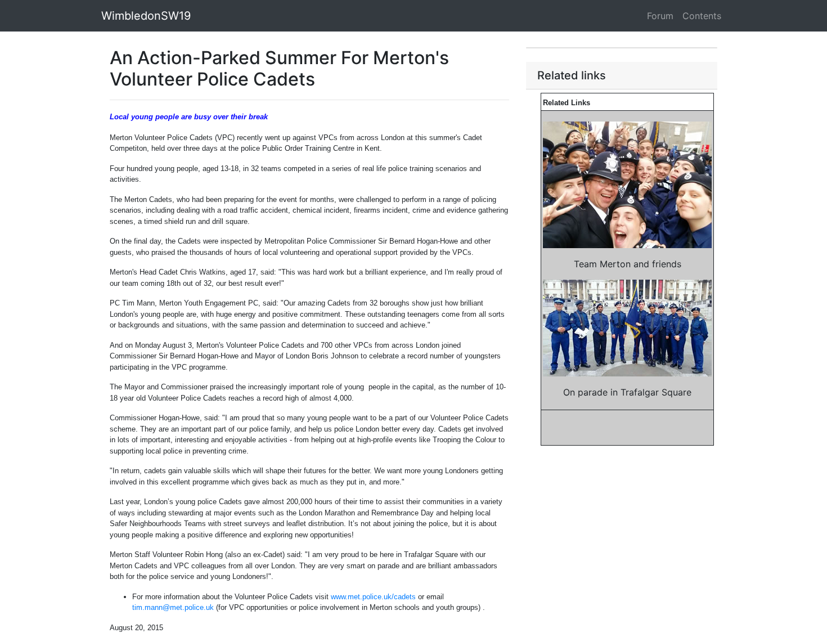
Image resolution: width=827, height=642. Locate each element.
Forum (660, 15)
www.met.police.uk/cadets (373, 596)
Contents (701, 15)
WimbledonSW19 (146, 16)
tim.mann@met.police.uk (173, 607)
